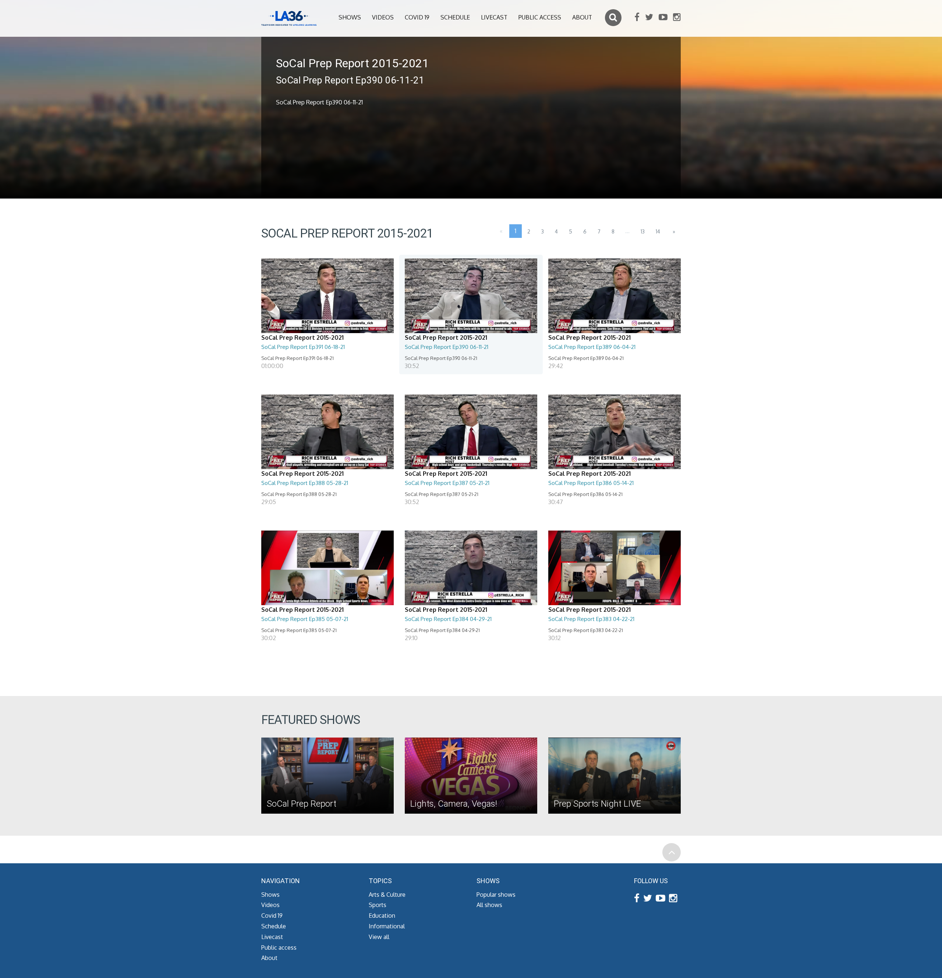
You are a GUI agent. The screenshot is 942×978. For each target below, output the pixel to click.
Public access (539, 17)
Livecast (494, 17)
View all (379, 936)
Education (382, 915)
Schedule (455, 17)
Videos (383, 17)
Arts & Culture (387, 894)
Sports (377, 905)
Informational (387, 926)
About (582, 17)
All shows (489, 905)
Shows (350, 17)
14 (658, 231)
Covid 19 (417, 17)
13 (643, 231)
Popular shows (496, 894)
